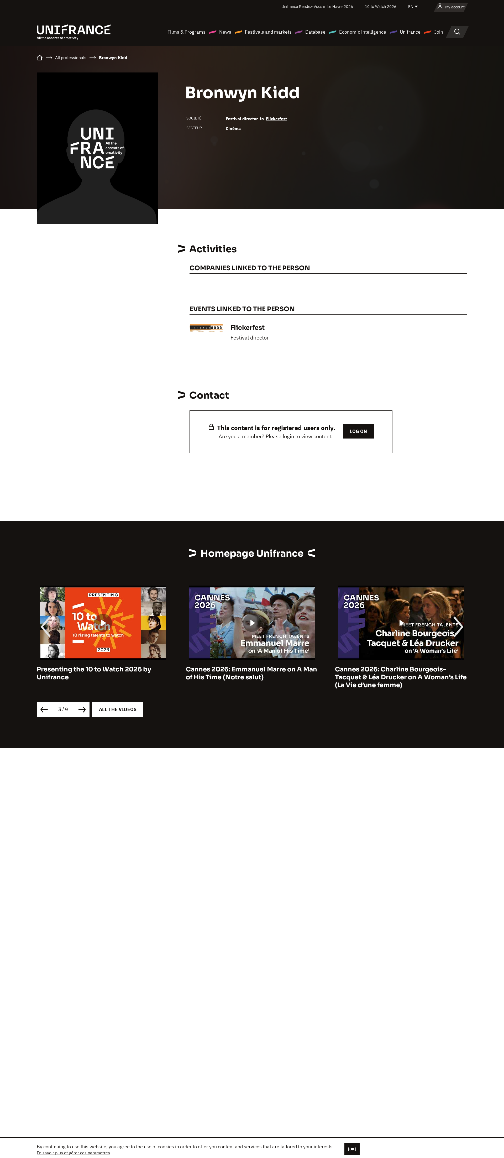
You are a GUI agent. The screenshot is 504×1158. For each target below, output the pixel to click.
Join (438, 32)
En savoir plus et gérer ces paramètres (73, 1152)
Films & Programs (186, 32)
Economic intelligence (362, 32)
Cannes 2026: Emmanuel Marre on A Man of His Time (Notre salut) (251, 673)
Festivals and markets (268, 32)
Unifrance (410, 32)
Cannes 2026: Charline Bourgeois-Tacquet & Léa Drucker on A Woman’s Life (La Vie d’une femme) (401, 677)
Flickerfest (276, 118)
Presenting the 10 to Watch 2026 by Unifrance (94, 673)
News (225, 32)
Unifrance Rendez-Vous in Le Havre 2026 (317, 6)
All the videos (117, 709)
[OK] (352, 1149)
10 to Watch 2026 (380, 6)
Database (315, 32)
